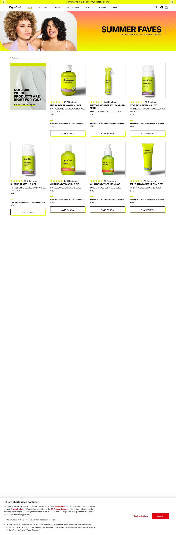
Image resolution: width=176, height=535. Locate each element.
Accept (160, 516)
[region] (88, 516)
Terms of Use (59, 506)
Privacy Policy (17, 509)
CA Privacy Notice (58, 509)
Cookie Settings (141, 516)
